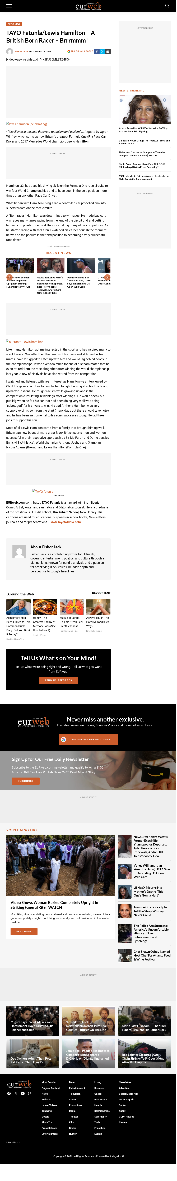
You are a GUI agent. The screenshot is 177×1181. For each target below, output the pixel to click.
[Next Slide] (107, 277)
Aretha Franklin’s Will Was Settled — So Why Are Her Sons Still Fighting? (143, 130)
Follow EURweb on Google (91, 739)
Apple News (14, 24)
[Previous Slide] (9, 277)
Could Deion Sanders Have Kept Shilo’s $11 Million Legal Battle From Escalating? (142, 166)
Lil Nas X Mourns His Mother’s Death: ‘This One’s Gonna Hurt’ (148, 891)
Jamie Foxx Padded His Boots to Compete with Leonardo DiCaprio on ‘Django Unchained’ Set (88, 1056)
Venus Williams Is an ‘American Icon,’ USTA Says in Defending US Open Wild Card (79, 282)
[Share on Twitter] (102, 51)
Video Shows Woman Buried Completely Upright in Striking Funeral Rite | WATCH (18, 282)
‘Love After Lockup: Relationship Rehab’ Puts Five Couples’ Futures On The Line (86, 1025)
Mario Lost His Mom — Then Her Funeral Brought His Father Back (144, 1027)
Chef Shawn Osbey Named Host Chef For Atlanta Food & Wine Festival (152, 955)
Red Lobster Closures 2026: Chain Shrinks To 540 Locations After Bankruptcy (143, 1058)
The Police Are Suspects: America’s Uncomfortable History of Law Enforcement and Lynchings (151, 933)
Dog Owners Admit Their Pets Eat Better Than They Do (31, 1060)
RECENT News (58, 253)
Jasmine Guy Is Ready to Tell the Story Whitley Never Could (150, 911)
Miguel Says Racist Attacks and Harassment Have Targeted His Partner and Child (32, 1025)
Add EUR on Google (82, 51)
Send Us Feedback (58, 680)
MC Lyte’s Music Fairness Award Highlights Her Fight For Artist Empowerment (144, 177)
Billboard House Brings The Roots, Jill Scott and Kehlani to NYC (144, 142)
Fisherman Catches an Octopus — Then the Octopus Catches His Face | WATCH (142, 154)
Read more (27, 932)
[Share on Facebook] (97, 51)
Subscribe (26, 781)
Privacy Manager (13, 1142)
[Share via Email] (108, 51)
